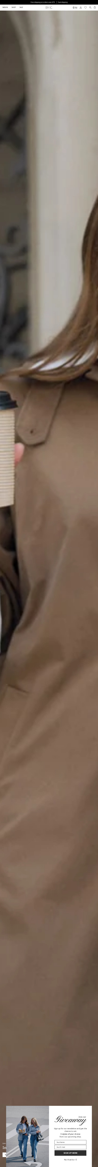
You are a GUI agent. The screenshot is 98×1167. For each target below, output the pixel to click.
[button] (14, 7)
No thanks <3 (70, 1160)
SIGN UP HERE (70, 1153)
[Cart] (95, 7)
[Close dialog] (90, 1108)
